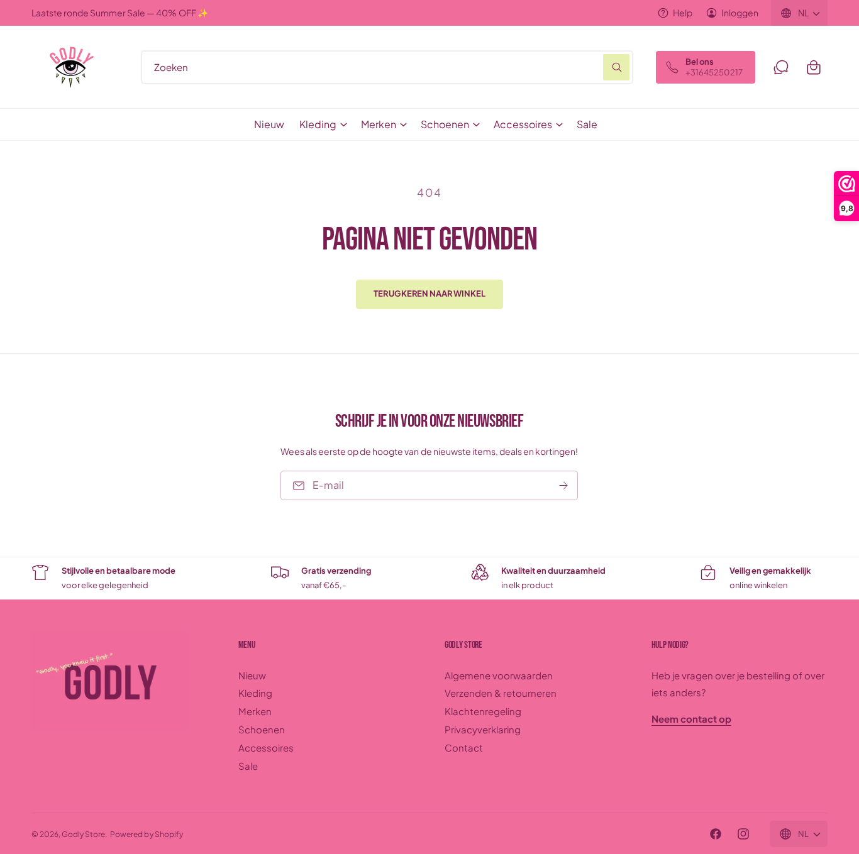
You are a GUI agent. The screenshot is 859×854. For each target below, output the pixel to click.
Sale (248, 766)
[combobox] (387, 67)
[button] (813, 67)
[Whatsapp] (781, 67)
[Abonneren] (564, 485)
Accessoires (523, 124)
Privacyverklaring (483, 729)
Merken (378, 124)
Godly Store (83, 834)
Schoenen (445, 124)
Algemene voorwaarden (499, 675)
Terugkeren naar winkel (429, 293)
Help (682, 12)
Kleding (317, 124)
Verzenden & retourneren (501, 693)
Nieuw (252, 675)
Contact (464, 747)
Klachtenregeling (483, 711)
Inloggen (739, 12)
